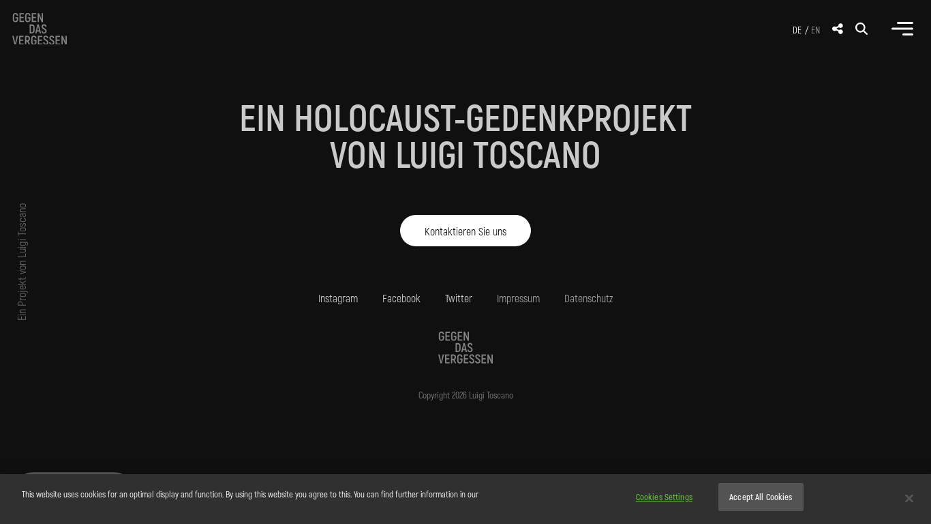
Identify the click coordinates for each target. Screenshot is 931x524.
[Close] (909, 498)
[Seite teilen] (837, 29)
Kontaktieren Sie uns (465, 230)
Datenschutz (588, 297)
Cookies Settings (664, 496)
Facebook (401, 297)
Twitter (458, 297)
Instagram (338, 297)
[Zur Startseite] (39, 29)
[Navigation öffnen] (902, 28)
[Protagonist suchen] (861, 28)
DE (797, 29)
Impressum (518, 297)
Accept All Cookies (760, 496)
